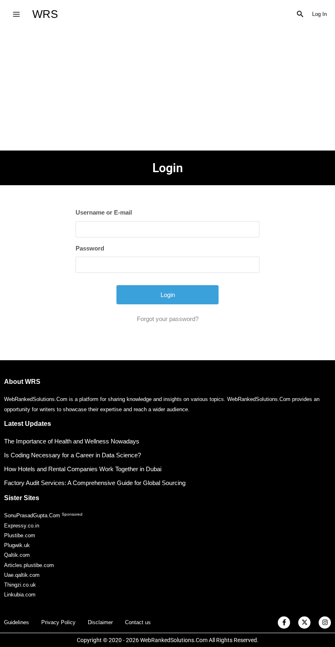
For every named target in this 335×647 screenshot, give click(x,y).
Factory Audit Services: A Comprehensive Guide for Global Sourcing (94, 482)
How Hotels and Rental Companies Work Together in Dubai (82, 468)
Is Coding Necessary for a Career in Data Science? (72, 455)
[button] (300, 14)
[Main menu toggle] (16, 14)
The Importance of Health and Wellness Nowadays (71, 441)
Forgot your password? (168, 318)
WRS (45, 14)
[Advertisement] (167, 89)
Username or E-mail (104, 212)
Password (90, 248)
